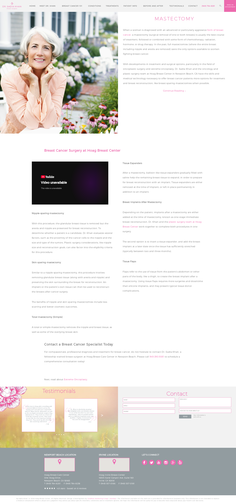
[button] (59, 462)
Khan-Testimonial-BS (80, 415)
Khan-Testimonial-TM (38, 415)
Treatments (112, 6)
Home (32, 6)
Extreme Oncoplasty (75, 379)
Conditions (94, 6)
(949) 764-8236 (73, 483)
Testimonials (176, 6)
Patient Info (130, 6)
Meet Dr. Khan (47, 6)
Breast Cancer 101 (72, 6)
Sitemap (113, 498)
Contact (193, 6)
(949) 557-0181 (127, 483)
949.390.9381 (157, 356)
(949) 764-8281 (208, 6)
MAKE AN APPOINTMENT (230, 6)
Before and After (153, 6)
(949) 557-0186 (108, 483)
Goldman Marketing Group (98, 498)
